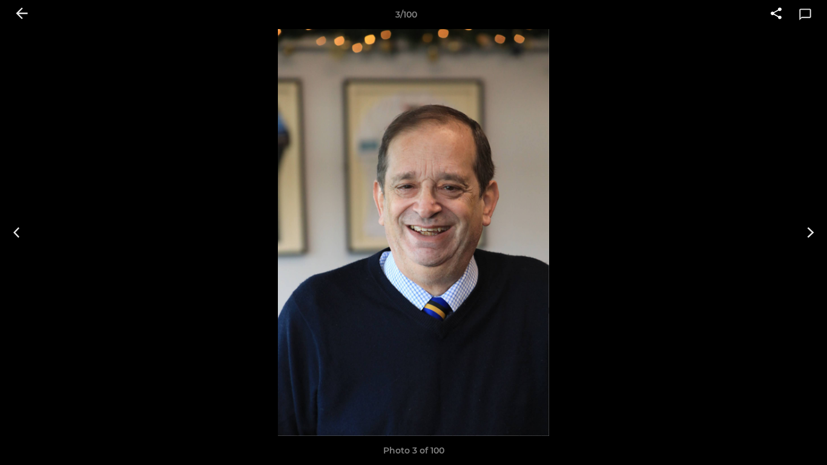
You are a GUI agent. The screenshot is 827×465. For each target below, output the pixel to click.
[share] (776, 14)
